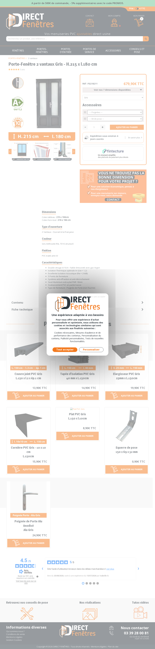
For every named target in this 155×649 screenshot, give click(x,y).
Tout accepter (65, 349)
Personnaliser (91, 349)
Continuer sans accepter (94, 296)
